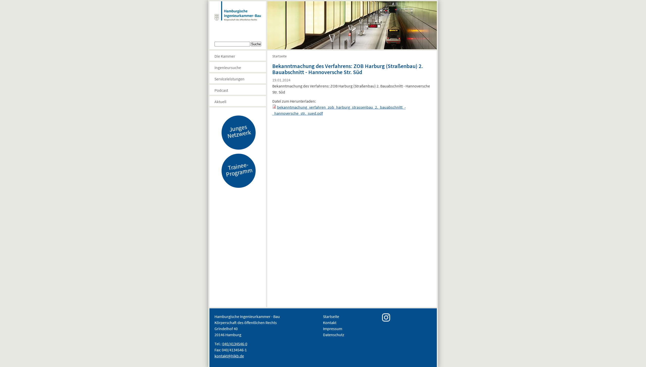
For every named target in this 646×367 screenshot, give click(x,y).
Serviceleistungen (229, 78)
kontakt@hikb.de (229, 355)
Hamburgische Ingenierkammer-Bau (237, 16)
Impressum (332, 328)
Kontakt (329, 322)
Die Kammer (224, 56)
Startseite (279, 56)
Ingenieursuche (227, 67)
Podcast (221, 90)
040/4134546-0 (234, 343)
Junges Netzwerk (239, 131)
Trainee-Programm (239, 169)
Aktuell (220, 101)
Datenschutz (333, 334)
